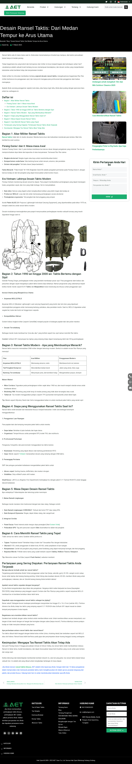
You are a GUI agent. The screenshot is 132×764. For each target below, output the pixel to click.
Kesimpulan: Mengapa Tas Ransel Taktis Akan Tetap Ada (24, 128)
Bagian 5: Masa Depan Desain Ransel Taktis (20, 119)
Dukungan (58, 7)
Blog (8, 41)
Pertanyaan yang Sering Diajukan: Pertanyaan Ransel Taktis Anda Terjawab (30, 125)
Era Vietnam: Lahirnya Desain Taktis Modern (22, 107)
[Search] (126, 7)
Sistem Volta (54, 525)
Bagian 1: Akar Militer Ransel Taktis (16, 101)
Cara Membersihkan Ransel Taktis (106, 116)
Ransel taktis (7, 137)
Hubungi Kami (92, 7)
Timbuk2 (22, 454)
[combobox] (114, 7)
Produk (43, 7)
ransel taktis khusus (23, 667)
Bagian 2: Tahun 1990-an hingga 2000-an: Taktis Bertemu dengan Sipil (29, 110)
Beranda (30, 7)
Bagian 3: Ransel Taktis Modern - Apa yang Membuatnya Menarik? (27, 113)
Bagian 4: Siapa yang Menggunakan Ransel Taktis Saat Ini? (25, 116)
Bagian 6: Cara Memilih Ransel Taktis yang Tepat (21, 122)
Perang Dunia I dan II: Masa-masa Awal (21, 104)
